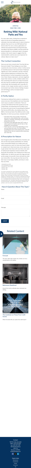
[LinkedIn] (18, 454)
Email (2, 198)
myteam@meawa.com (15, 451)
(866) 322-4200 (17, 442)
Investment (15, 461)
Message (3, 207)
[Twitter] (15, 454)
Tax (15, 466)
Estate (15, 463)
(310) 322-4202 (17, 443)
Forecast (5, 255)
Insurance (15, 465)
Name (2, 189)
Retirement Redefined (9, 285)
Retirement (15, 460)
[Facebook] (13, 454)
